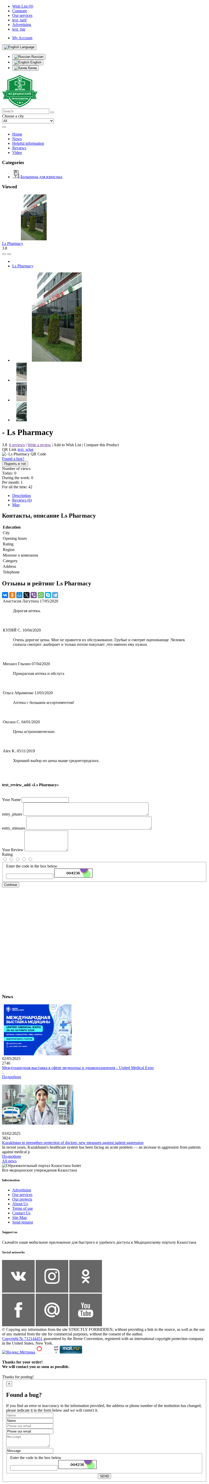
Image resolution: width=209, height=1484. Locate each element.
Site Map (19, 1217)
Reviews (19, 148)
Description (21, 495)
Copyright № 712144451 (22, 1338)
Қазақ (32, 68)
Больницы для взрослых (41, 177)
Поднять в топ (15, 464)
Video (17, 152)
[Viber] (34, 595)
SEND (104, 1476)
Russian (36, 57)
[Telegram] (55, 595)
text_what (25, 449)
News (17, 139)
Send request (22, 1222)
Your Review (12, 850)
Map (16, 505)
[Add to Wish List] (9, 254)
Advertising (21, 1190)
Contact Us (21, 1213)
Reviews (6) (22, 500)
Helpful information (28, 143)
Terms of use (22, 1208)
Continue (10, 885)
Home (17, 134)
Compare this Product (101, 445)
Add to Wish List (67, 445)
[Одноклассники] (12, 595)
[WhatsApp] (41, 595)
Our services (22, 1194)
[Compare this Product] (4, 254)
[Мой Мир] (19, 595)
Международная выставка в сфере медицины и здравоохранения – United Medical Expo (78, 1068)
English (35, 62)
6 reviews (17, 445)
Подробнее (11, 1077)
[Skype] (48, 595)
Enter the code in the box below (31, 866)
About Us (20, 1204)
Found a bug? (13, 458)
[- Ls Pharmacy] (56, 360)
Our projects (22, 1199)
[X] (26, 595)
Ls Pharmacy (12, 243)
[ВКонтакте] (5, 595)
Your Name (11, 799)
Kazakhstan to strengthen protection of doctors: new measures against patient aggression (72, 1142)
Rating (7, 854)
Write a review (39, 445)
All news (9, 1161)
